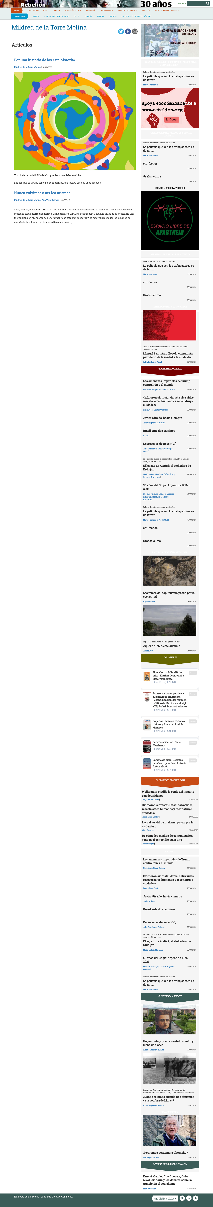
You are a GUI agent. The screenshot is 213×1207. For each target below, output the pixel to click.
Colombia (160, 422)
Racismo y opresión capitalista (169, 552)
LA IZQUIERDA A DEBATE (170, 996)
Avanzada (182, 3)
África (35, 16)
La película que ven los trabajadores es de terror (168, 78)
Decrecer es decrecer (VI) (159, 444)
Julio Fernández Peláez (153, 448)
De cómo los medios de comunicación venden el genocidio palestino (167, 838)
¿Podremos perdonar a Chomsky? (165, 1152)
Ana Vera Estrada (50, 200)
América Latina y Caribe (56, 16)
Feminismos (107, 10)
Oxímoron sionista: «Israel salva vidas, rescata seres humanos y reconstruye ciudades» (168, 401)
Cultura (56, 10)
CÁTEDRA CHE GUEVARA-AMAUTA (170, 1164)
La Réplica (170, 851)
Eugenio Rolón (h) (151, 494)
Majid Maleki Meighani (153, 474)
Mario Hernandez (150, 84)
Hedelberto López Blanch (154, 389)
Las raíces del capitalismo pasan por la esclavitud (169, 594)
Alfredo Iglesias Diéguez (154, 1105)
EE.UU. (77, 16)
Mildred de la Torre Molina (27, 67)
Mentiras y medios (127, 10)
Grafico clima (152, 176)
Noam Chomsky (169, 1112)
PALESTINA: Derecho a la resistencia (169, 254)
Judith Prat (148, 650)
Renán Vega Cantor (151, 410)
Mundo (112, 16)
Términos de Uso (82, 1196)
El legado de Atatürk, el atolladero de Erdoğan (167, 467)
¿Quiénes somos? (165, 1198)
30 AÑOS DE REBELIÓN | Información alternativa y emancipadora (171, 63)
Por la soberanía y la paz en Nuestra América (171, 134)
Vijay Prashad (149, 601)
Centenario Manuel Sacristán (170, 306)
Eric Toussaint (149, 1188)
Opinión (146, 10)
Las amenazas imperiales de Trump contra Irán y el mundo (166, 382)
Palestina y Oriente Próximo (136, 16)
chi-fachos (150, 163)
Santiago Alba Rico (151, 1157)
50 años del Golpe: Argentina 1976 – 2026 (166, 487)
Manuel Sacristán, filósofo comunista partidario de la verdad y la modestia (168, 355)
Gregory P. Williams (150, 799)
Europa (101, 16)
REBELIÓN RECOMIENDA (170, 368)
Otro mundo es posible (167, 10)
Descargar (193, 673)
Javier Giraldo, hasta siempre (162, 418)
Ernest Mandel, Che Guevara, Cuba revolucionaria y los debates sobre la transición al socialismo (167, 1179)
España (88, 16)
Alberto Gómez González (153, 1049)
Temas (16, 10)
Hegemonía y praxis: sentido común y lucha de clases (168, 1043)
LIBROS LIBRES (170, 657)
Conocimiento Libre (37, 10)
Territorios (19, 16)
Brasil (146, 435)
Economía (91, 10)
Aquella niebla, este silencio (161, 646)
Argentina (156, 496)
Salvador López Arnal (152, 362)
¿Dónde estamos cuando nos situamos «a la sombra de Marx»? (168, 1098)
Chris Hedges (148, 843)
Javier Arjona (149, 422)
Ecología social (73, 10)
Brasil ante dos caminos (159, 431)
